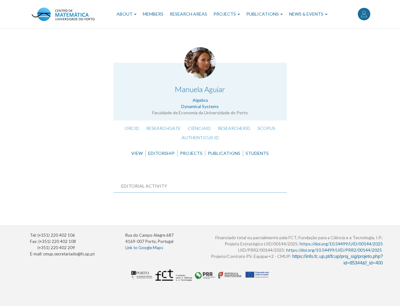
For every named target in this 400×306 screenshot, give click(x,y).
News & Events (306, 14)
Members (153, 14)
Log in (364, 14)
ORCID (132, 128)
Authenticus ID (200, 137)
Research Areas (188, 14)
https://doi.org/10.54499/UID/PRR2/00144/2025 (334, 250)
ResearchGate (163, 128)
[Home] (63, 14)
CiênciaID (199, 128)
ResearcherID (234, 128)
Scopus (266, 128)
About (125, 14)
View (137, 153)
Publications (263, 14)
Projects (225, 14)
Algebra (200, 100)
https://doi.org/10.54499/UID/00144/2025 (341, 243)
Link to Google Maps (144, 247)
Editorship (161, 153)
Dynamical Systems (200, 106)
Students (257, 153)
